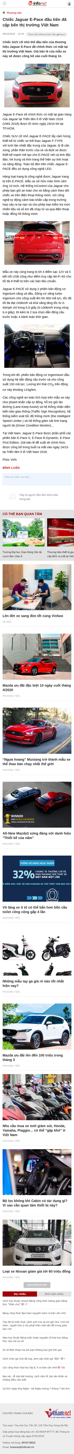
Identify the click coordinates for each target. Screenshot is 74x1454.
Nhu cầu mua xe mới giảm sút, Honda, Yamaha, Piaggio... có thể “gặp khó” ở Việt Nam (34, 1130)
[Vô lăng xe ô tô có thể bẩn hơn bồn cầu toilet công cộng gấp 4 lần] (37, 879)
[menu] (4, 4)
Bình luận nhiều (54, 1294)
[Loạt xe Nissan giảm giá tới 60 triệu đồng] (37, 1243)
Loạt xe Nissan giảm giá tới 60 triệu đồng (36, 1271)
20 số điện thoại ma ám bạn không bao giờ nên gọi (32, 1349)
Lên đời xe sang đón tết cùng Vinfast (33, 616)
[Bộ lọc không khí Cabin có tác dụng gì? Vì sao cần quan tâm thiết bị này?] (37, 1172)
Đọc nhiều (20, 1294)
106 (62, 1367)
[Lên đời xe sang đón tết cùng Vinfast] (37, 587)
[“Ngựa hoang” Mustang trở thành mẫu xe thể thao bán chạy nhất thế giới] (37, 731)
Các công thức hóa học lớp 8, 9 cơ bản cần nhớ (30, 1367)
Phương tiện (14, 12)
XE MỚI (7, 622)
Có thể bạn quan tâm (22, 514)
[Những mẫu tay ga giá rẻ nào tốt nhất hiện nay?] (37, 953)
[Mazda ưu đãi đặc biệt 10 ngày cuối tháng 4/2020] (37, 657)
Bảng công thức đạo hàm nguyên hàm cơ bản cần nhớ (34, 1313)
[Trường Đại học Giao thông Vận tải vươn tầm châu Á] (24, 532)
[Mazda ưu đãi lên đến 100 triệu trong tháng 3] (37, 1027)
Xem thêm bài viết (37, 1285)
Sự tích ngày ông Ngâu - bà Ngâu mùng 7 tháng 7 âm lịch (36, 1388)
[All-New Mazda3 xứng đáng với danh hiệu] (37, 805)
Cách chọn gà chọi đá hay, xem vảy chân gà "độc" (31, 1358)
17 (25, 1304)
